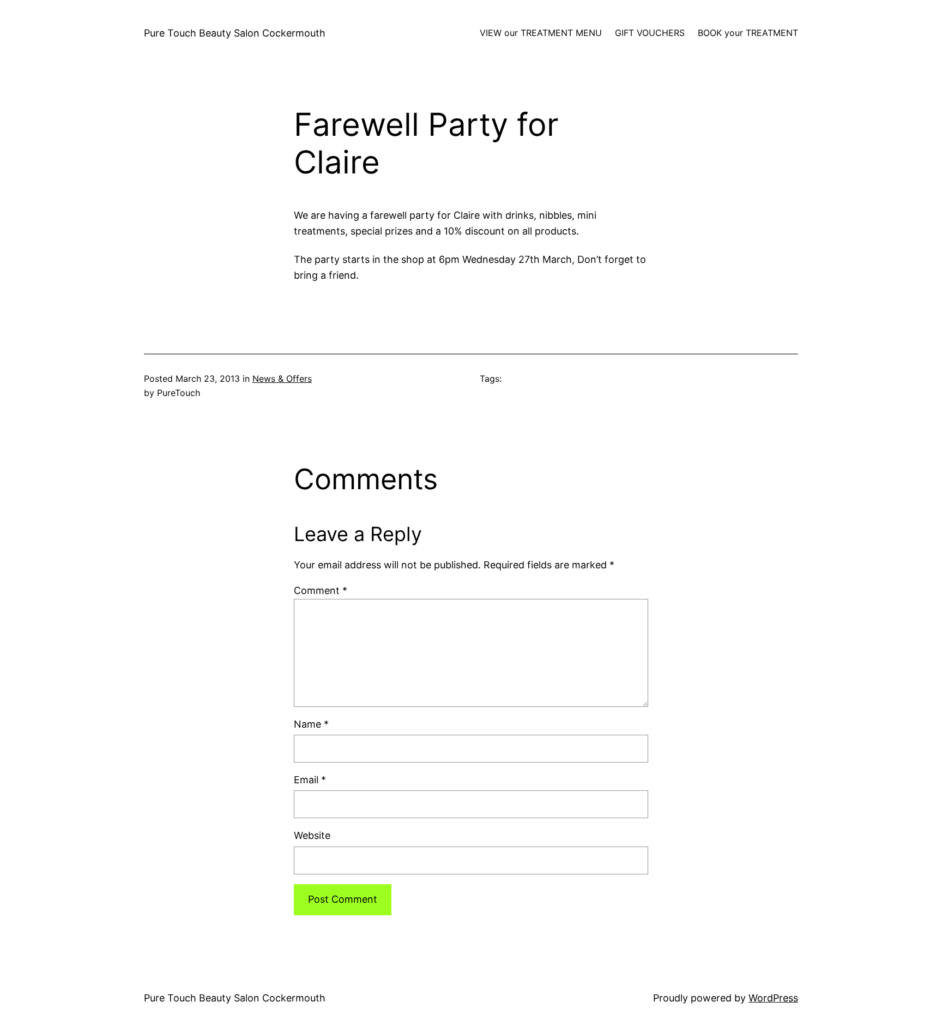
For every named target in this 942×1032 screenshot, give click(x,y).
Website (312, 835)
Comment (320, 590)
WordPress (773, 998)
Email (310, 779)
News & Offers (282, 378)
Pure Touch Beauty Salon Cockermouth (234, 33)
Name (311, 724)
